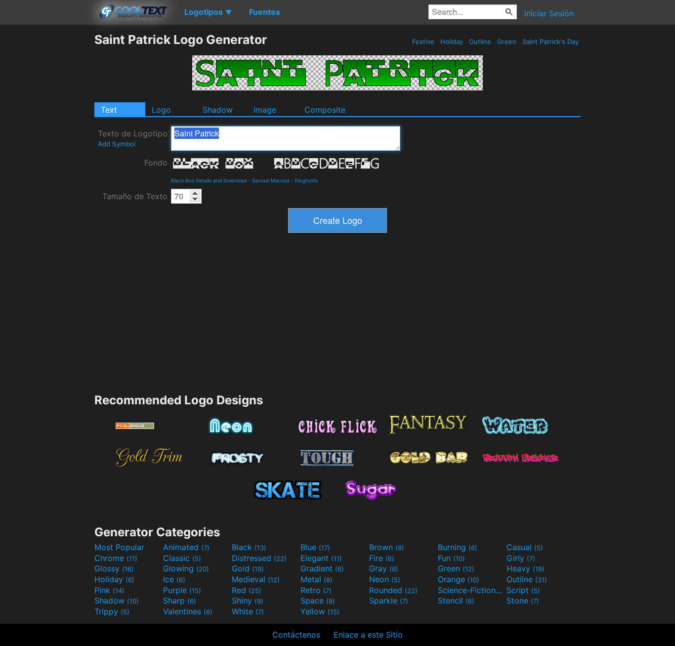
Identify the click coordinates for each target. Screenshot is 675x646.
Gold (248, 568)
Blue (315, 547)
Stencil (456, 600)
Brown (386, 547)
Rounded (393, 590)
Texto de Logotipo (133, 138)
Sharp (179, 600)
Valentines (187, 611)
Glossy (114, 568)
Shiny (247, 600)
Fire (381, 558)
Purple (182, 590)
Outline (480, 41)
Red (246, 590)
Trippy (111, 611)
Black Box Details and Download (209, 180)
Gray (383, 568)
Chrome (115, 558)
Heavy (525, 568)
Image (264, 110)
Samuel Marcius (271, 180)
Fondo (156, 163)
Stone (522, 600)
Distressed (259, 558)
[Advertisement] (46, 180)
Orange (458, 579)
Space (317, 600)
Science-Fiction (471, 590)
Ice (174, 579)
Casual (524, 547)
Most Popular (119, 547)
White (248, 611)
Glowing (186, 568)
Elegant (321, 558)
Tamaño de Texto (135, 196)
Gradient (322, 568)
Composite (324, 110)
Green (506, 41)
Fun (451, 558)
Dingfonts (306, 180)
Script (523, 590)
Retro (316, 590)
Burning (457, 547)
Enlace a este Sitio (368, 635)
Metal (316, 579)
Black (249, 547)
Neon (384, 579)
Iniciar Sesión (549, 13)
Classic (182, 558)
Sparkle (388, 600)
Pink (109, 590)
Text (109, 110)
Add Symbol (116, 144)
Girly (520, 558)
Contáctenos (296, 635)
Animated (186, 547)
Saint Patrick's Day (550, 41)
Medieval (256, 579)
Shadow (218, 110)
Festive (423, 41)
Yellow (319, 611)
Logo (161, 110)
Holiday (451, 41)
